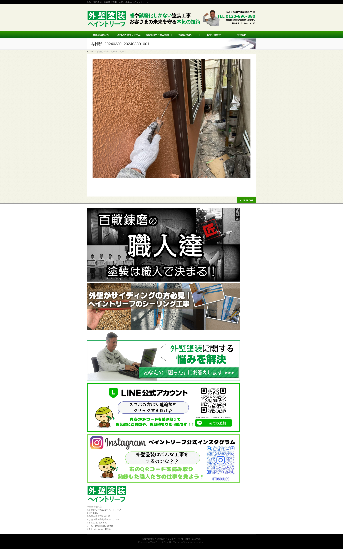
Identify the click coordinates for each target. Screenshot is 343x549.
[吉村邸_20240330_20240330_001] (171, 118)
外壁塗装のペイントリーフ (167, 539)
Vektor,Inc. (188, 542)
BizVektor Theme (172, 542)
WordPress (155, 542)
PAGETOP (248, 200)
